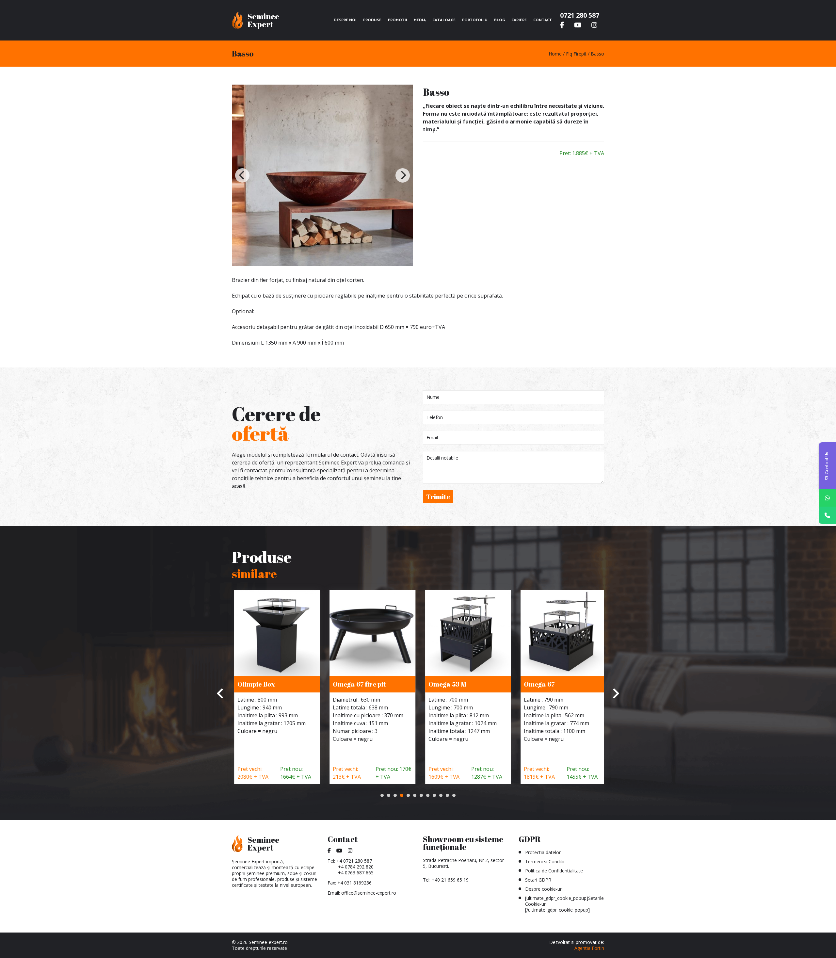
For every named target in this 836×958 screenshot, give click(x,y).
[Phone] (827, 515)
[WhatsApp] (827, 498)
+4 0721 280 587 (354, 861)
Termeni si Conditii (544, 861)
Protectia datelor (543, 852)
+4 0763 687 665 (356, 872)
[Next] (402, 175)
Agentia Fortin (589, 948)
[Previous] (242, 175)
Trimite (438, 496)
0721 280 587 (579, 15)
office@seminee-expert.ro (368, 893)
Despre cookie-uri (544, 889)
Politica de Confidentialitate (554, 871)
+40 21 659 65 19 (450, 880)
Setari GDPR (538, 880)
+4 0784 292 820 (356, 867)
